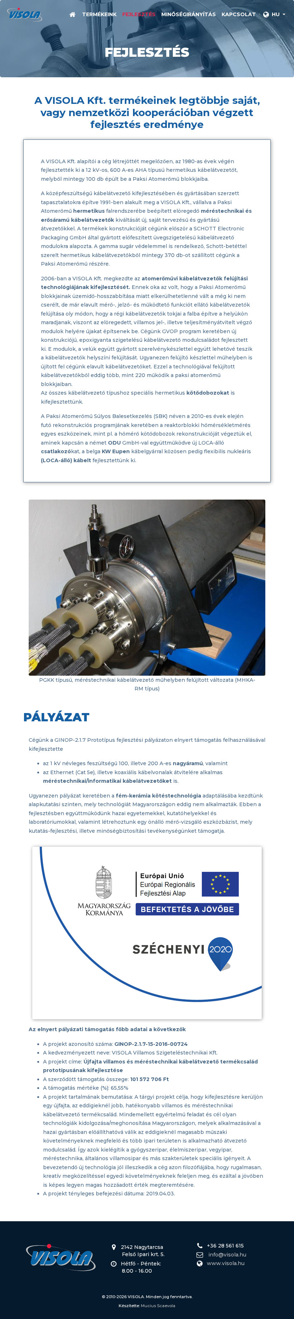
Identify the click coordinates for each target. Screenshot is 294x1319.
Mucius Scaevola (158, 1305)
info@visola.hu (227, 1254)
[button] (273, 14)
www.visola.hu (226, 1263)
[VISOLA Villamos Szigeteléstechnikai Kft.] (25, 14)
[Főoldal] (72, 14)
